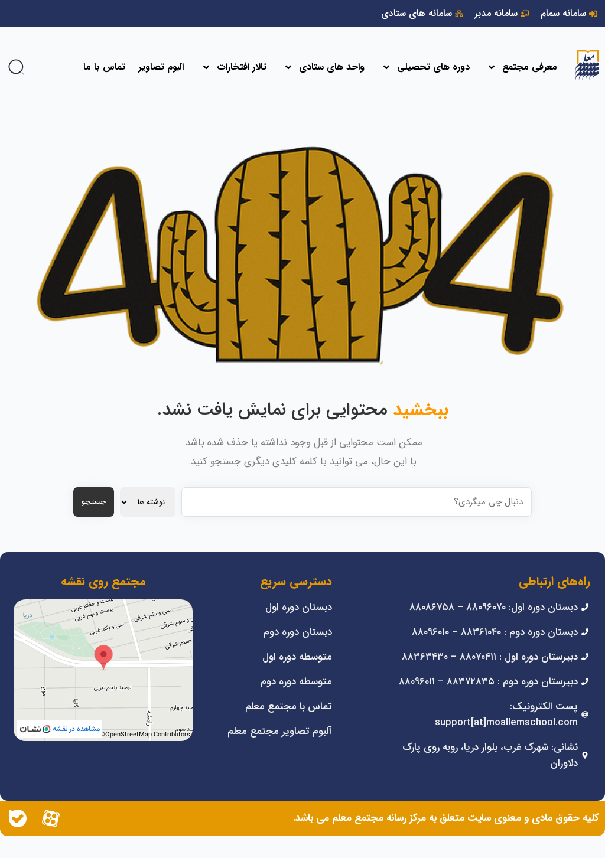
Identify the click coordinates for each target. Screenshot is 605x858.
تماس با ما (104, 67)
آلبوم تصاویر (161, 67)
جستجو (94, 501)
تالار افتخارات (241, 67)
